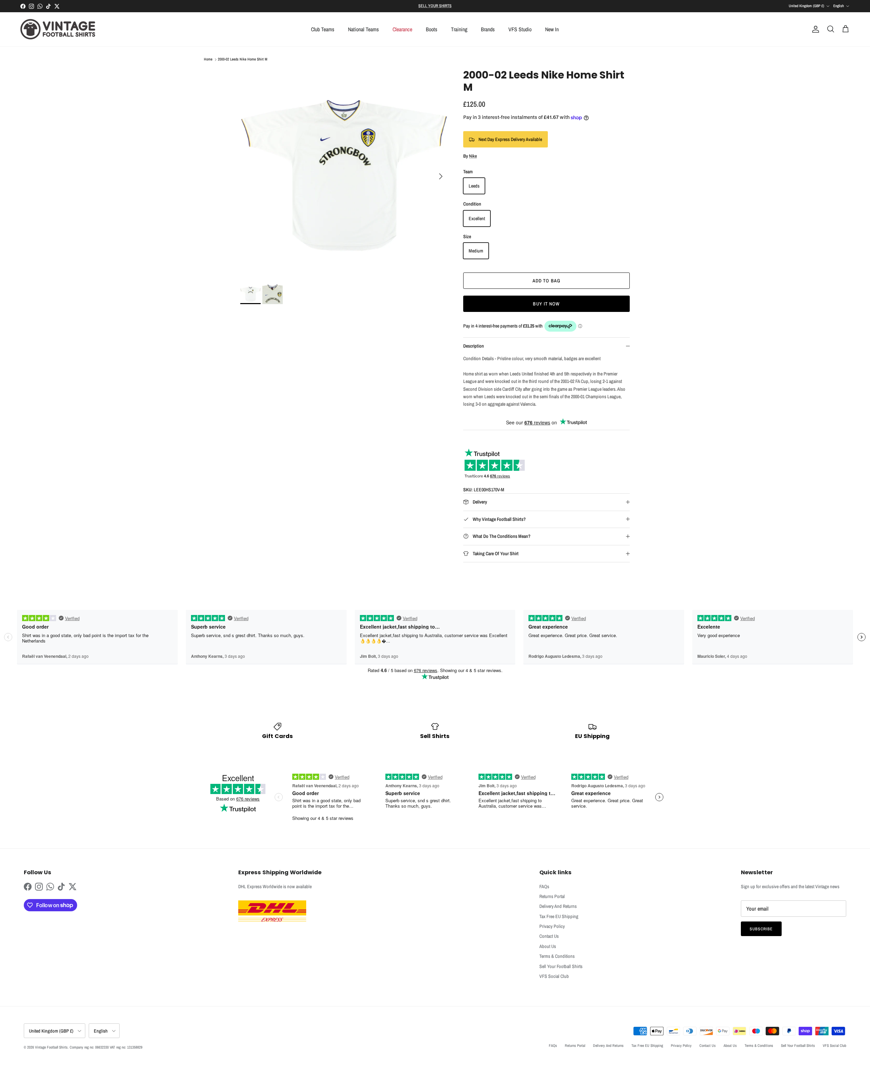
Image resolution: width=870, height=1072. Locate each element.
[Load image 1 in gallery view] (344, 173)
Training (459, 29)
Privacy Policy (552, 926)
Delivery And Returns (558, 906)
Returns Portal (552, 896)
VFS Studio (520, 29)
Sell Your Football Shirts (560, 966)
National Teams (363, 29)
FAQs (544, 886)
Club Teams (322, 29)
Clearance (402, 29)
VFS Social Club (554, 976)
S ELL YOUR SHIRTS (435, 5)
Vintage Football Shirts (51, 1047)
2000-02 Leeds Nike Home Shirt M (242, 59)
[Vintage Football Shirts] (57, 29)
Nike (473, 156)
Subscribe (761, 929)
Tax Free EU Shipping (558, 916)
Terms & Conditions (557, 956)
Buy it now (546, 304)
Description (473, 346)
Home (208, 59)
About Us (547, 946)
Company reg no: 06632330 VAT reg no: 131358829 (106, 1047)
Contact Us (549, 936)
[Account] (814, 29)
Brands (488, 29)
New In (552, 29)
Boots (431, 29)
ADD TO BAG (546, 281)
